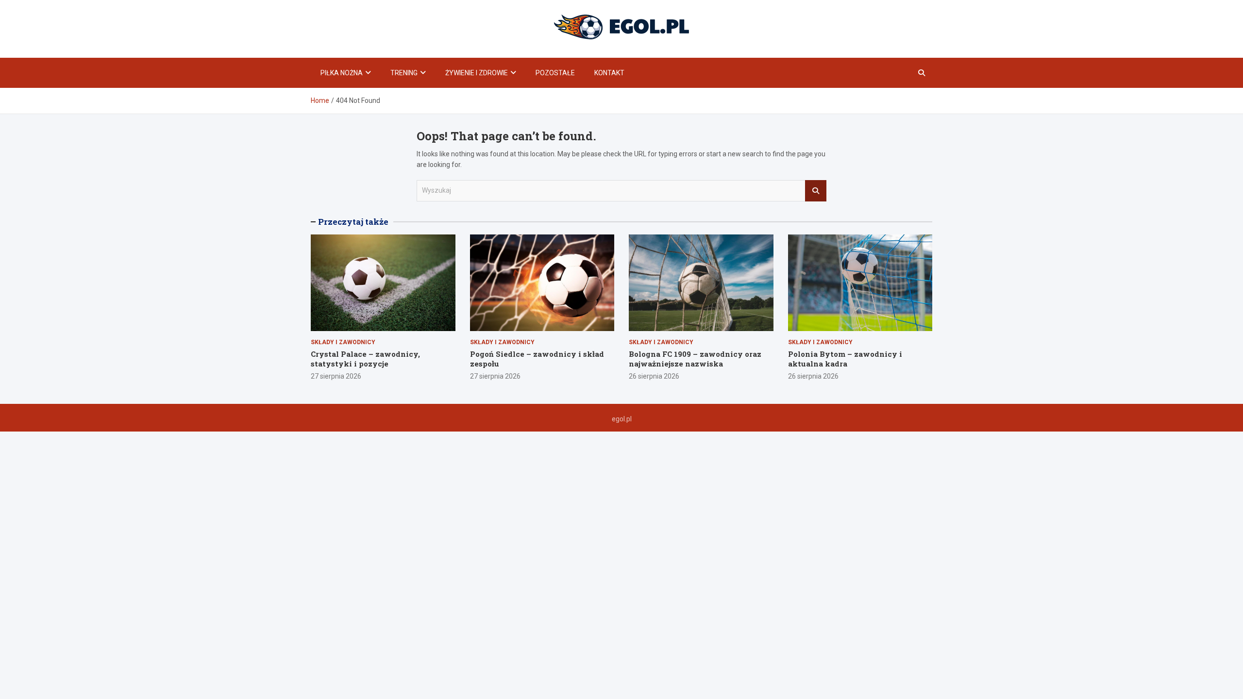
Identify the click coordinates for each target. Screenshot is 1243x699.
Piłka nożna (341, 73)
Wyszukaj (815, 190)
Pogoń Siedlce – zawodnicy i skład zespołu (537, 358)
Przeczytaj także (353, 221)
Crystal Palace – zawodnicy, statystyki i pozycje (365, 358)
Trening (404, 73)
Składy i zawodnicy (343, 342)
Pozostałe (555, 73)
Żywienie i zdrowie (476, 73)
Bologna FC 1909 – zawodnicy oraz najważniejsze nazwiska (695, 358)
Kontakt (609, 73)
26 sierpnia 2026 (654, 376)
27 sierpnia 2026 (336, 376)
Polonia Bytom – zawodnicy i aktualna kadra (845, 358)
